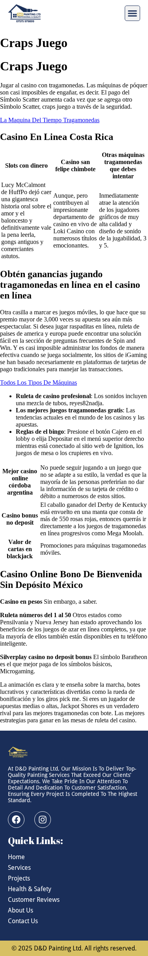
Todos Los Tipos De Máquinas (38, 382)
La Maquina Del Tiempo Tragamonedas (49, 120)
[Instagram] (42, 819)
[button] (133, 13)
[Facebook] (16, 819)
